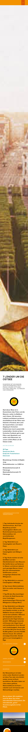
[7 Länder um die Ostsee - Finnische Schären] (14, 725)
